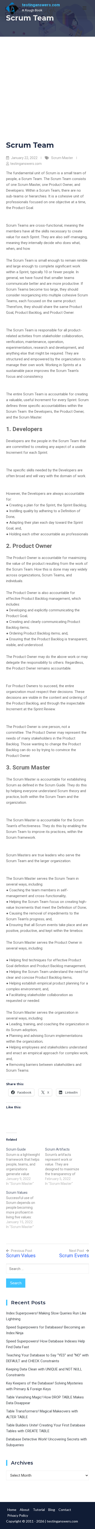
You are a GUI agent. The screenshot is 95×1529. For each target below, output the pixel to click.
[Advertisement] (47, 86)
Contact (64, 1510)
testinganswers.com (41, 5)
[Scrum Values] (25, 1209)
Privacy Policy (17, 1515)
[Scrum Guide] (25, 1166)
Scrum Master (62, 158)
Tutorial (39, 1510)
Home (11, 1510)
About (24, 1510)
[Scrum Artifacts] (64, 1166)
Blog (51, 1510)
